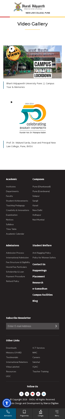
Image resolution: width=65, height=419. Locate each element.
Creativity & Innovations (17, 210)
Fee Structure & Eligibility (18, 262)
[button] (7, 403)
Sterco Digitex (51, 403)
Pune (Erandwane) (41, 191)
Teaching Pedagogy (15, 205)
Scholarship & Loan (15, 271)
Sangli (35, 200)
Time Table (11, 229)
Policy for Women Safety (44, 257)
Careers (36, 357)
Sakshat (36, 362)
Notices (9, 219)
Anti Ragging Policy (41, 252)
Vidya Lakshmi (12, 366)
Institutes (11, 186)
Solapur (36, 196)
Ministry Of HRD (14, 352)
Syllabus (10, 224)
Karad (35, 205)
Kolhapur (36, 215)
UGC (8, 376)
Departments (12, 191)
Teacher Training (40, 371)
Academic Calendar (15, 233)
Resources (11, 371)
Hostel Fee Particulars (16, 267)
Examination (12, 215)
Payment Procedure (15, 276)
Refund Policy (12, 281)
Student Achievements (17, 200)
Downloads (11, 348)
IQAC (35, 366)
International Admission (17, 257)
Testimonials (12, 357)
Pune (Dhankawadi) (41, 186)
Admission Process (15, 252)
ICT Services (38, 348)
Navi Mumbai (38, 219)
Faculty (9, 196)
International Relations (17, 362)
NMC (34, 352)
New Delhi (37, 210)
